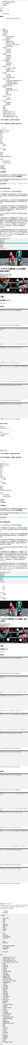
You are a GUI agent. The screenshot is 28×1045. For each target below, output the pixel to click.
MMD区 (5, 33)
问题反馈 (5, 110)
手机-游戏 (8, 76)
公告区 (5, 105)
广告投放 (5, 911)
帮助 (4, 108)
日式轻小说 (9, 63)
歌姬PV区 (5, 32)
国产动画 (8, 50)
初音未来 (2, 143)
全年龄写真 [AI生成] (11, 82)
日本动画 (8, 49)
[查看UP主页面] (2, 238)
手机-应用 (8, 99)
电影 (7, 91)
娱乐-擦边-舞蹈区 (7, 85)
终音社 (2, 7)
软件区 (5, 96)
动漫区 (5, 47)
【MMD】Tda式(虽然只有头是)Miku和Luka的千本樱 (10, 400)
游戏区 (5, 72)
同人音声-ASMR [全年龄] (12, 44)
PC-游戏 (8, 74)
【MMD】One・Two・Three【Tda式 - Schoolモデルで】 (11, 362)
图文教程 (8, 102)
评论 (4, 588)
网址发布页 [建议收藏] (9, 2)
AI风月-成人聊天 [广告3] (9, 115)
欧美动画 (8, 52)
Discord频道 (6, 3)
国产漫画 (8, 57)
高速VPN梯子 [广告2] (8, 113)
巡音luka (1, 148)
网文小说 (8, 61)
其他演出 (8, 38)
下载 (4, 590)
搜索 (1, 11)
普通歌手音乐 (6, 977)
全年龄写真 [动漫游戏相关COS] (14, 80)
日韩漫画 (8, 55)
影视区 (5, 87)
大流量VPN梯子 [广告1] (9, 112)
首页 (4, 28)
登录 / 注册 (6, 13)
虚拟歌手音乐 (9, 41)
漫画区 (5, 54)
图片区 (5, 66)
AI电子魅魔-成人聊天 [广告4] (10, 116)
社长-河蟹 (2, 239)
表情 (1, 432)
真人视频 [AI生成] (7, 1042)
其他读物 (8, 65)
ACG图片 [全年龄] (11, 68)
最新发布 (5, 30)
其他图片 (8, 69)
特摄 (7, 93)
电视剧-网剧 (9, 88)
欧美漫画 (8, 58)
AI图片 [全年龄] (10, 71)
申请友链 (5, 912)
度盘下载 (2, 303)
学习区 (5, 101)
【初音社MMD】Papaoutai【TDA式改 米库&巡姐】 (10, 419)
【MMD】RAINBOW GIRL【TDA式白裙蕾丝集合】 (10, 325)
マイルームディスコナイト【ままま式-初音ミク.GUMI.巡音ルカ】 (13, 381)
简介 (4, 585)
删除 (5, 145)
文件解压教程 (3, 168)
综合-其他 (8, 94)
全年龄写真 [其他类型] (12, 83)
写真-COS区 (6, 79)
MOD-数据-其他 (10, 77)
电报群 (5, 5)
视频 (4, 587)
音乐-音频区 (6, 39)
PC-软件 (8, 97)
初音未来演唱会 (10, 36)
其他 (4, 107)
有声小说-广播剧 (10, 43)
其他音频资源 (9, 46)
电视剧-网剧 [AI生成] (11, 90)
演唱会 (5, 35)
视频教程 (8, 104)
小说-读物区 (6, 60)
